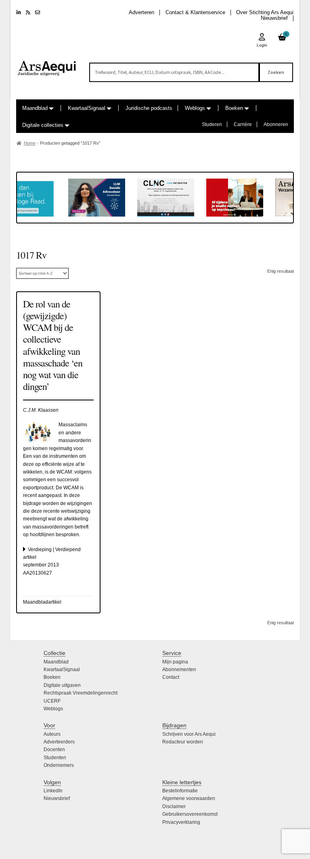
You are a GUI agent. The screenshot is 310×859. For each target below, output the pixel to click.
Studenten (55, 757)
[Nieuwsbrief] (37, 12)
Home (30, 143)
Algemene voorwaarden (188, 798)
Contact (170, 677)
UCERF (52, 701)
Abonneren (276, 124)
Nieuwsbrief (274, 18)
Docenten (54, 749)
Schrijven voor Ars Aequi (189, 734)
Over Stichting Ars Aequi (264, 12)
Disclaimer (174, 806)
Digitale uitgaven (62, 685)
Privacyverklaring (181, 822)
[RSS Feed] (28, 12)
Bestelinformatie (180, 791)
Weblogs (195, 108)
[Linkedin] (19, 12)
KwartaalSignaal (86, 108)
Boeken (234, 108)
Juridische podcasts (149, 108)
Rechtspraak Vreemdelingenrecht (80, 693)
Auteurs (52, 734)
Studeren (212, 124)
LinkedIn (53, 791)
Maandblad (35, 108)
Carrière (243, 124)
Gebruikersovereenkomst (190, 814)
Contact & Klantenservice (195, 12)
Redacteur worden (182, 742)
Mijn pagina (175, 662)
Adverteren (141, 12)
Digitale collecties (42, 125)
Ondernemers (59, 765)
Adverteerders (59, 742)
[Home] (47, 64)
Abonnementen (179, 669)
